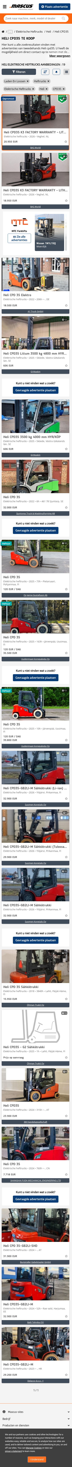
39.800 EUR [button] (12, 738)
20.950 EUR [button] (11, 142)
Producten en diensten (16, 1425)
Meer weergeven (59, 56)
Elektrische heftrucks (29, 31)
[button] (19, 72)
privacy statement (13, 1451)
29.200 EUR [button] (10, 1375)
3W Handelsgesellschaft (35, 1121)
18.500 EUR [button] (10, 305)
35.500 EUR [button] (12, 651)
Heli (48, 31)
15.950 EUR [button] (10, 999)
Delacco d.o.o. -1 (35, 1380)
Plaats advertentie (56, 7)
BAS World (35, 147)
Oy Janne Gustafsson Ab (35, 595)
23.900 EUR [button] (10, 1116)
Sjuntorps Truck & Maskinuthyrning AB (35, 513)
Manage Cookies (34, 1448)
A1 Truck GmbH (35, 311)
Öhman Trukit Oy (35, 1004)
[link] (35, 111)
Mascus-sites (15, 1412)
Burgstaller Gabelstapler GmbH (35, 1262)
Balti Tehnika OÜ (35, 1322)
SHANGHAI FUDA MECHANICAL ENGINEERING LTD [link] (35, 1180)
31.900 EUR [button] (10, 1256)
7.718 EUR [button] (9, 1174)
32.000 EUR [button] (10, 507)
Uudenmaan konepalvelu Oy (35, 658)
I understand (37, 1459)
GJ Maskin (35, 371)
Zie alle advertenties (19, 238)
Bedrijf (6, 1419)
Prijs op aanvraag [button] (13, 1057)
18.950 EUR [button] (10, 201)
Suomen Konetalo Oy (35, 804)
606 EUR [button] (8, 365)
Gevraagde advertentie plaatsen (35, 390)
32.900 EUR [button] (10, 799)
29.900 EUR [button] (10, 857)
